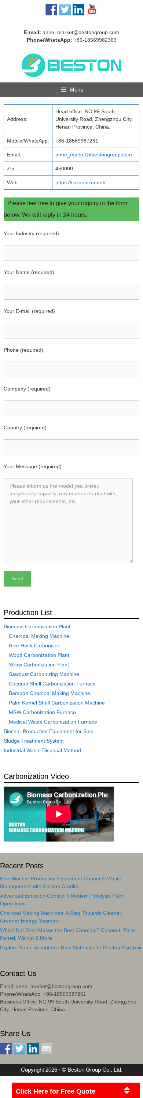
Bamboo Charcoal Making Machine (49, 693)
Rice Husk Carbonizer (34, 645)
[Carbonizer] (72, 64)
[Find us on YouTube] (92, 9)
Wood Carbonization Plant (39, 655)
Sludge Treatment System (34, 741)
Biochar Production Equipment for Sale (49, 731)
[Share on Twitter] (19, 1048)
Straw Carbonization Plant (39, 665)
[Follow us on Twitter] (65, 9)
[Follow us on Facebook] (51, 9)
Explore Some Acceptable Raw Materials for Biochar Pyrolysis (71, 947)
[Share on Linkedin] (33, 1048)
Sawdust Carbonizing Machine (44, 674)
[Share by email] (46, 1048)
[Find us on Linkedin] (78, 9)
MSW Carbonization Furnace (42, 712)
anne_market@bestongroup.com (81, 32)
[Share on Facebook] (6, 1048)
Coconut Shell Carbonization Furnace (52, 684)
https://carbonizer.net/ (80, 182)
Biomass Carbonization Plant (37, 626)
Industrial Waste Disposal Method (42, 750)
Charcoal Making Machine (39, 636)
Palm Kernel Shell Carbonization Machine (57, 703)
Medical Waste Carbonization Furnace (53, 722)
